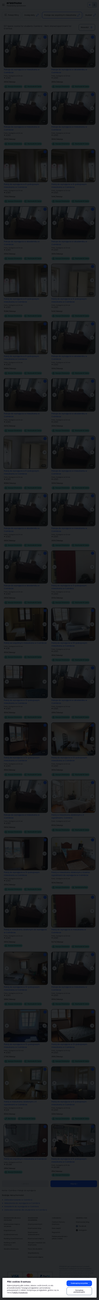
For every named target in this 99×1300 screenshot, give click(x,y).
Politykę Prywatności (20, 1292)
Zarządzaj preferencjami (79, 1291)
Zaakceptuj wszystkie (79, 1283)
